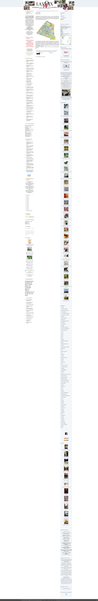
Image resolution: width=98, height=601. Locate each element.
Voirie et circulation (64, 424)
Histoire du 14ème (64, 357)
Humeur (62, 359)
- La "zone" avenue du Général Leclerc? (28, 134)
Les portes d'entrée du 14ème (66, 225)
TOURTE (27, 148)
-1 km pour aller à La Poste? (29, 129)
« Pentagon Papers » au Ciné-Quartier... (30, 111)
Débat (62, 336)
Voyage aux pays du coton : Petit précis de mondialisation (29, 275)
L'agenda (61, 34)
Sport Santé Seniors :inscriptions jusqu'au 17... (29, 146)
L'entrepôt (28, 287)
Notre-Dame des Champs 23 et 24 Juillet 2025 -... (30, 76)
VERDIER (27, 166)
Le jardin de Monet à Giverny (66, 158)
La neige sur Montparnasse (66, 151)
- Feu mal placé (27, 136)
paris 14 (27, 289)
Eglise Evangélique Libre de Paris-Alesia (29, 308)
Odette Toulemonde (66, 524)
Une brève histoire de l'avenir (29, 273)
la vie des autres (66, 457)
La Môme (66, 494)
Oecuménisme (63, 383)
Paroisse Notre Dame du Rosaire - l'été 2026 (30, 63)
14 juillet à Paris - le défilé (66, 123)
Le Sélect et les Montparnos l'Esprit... (29, 74)
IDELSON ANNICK (29, 170)
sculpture (62, 401)
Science (62, 400)
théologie (62, 418)
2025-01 (27, 205)
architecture (63, 322)
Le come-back (66, 502)
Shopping (62, 406)
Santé (62, 398)
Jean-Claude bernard (66, 198)
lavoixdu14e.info (30, 292)
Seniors (62, 403)
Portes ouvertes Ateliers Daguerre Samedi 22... (30, 108)
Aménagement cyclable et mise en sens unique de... (30, 168)
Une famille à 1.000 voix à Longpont (66, 130)
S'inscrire (63, 16)
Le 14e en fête (28, 85)
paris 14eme (28, 284)
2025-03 (27, 203)
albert (27, 154)
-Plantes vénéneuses (28, 132)
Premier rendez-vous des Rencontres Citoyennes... (29, 120)
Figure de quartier (64, 351)
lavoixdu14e (28, 283)
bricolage (62, 325)
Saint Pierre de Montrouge (28, 320)
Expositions (63, 348)
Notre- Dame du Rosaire (65, 380)
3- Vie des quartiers (44, 50)
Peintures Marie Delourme (66, 205)
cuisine (62, 333)
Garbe (27, 157)
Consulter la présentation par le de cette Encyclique (66, 550)
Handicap (62, 354)
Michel (27, 145)
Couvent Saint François (30, 304)
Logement (62, 371)
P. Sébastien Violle (29, 50)
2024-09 (27, 209)
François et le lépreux (29, 251)
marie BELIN (66, 165)
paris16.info (27, 222)
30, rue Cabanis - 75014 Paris (64, 27)
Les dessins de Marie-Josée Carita (66, 266)
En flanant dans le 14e (64, 343)
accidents (44, 51)
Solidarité (62, 410)
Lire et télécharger (66, 547)
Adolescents (63, 319)
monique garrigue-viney (30, 159)
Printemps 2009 (66, 232)
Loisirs (62, 372)
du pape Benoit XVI (66, 541)
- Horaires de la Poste (28, 135)
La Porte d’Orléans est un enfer (29, 158)
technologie (63, 415)
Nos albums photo (63, 102)
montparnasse (29, 281)
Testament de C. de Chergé (66, 538)
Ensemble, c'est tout (66, 479)
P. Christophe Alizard (29, 49)
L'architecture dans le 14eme (65, 374)
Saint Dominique (29, 318)
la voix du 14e (29, 293)
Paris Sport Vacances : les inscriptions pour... (29, 100)
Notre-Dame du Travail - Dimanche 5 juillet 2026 (30, 68)
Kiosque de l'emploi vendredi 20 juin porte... (30, 95)
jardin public (63, 362)
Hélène (27, 151)
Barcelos (66, 239)
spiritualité (62, 412)
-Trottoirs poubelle (28, 133)
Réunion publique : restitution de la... (29, 79)
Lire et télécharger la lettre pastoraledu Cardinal (66, 544)
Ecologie (62, 339)
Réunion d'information (64, 392)
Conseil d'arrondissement (65, 328)
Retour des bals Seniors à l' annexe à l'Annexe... (30, 152)
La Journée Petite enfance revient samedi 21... (30, 93)
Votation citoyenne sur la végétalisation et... (30, 106)
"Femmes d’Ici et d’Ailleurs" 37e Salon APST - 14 (29, 71)
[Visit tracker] (66, 594)
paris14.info (27, 223)
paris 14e (27, 286)
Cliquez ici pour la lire (66, 533)
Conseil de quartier (64, 330)
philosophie (63, 386)
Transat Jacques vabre (66, 252)
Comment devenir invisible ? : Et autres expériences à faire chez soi (29, 245)
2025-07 (27, 201)
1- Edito (62, 307)
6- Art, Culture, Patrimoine (65, 313)
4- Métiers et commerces (65, 310)
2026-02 (27, 199)
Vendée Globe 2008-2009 (66, 212)
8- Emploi (62, 316)
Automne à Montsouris (66, 300)
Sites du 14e (63, 407)
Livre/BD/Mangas (64, 369)
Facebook (41, 52)
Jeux (62, 363)
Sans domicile (63, 397)
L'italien (66, 509)
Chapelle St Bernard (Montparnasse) (29, 303)
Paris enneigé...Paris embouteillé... (28, 128)
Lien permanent (49, 50)
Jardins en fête (66, 279)
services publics (63, 404)
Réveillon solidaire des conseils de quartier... (30, 171)
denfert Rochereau (50, 51)
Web (62, 427)
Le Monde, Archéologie (28, 221)
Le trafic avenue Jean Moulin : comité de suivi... (29, 149)
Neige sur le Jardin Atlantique (66, 259)
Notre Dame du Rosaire (30, 312)
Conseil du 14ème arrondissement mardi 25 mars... (29, 103)
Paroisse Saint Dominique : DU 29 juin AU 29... (30, 66)
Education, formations (64, 340)
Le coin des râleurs (64, 366)
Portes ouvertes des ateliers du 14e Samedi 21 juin (30, 90)
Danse (62, 334)
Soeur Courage (29, 268)
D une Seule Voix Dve (66, 471)
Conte (62, 331)
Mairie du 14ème (63, 375)
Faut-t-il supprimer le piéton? (29, 125)
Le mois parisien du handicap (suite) (29, 84)
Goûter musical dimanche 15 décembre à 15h (30, 114)
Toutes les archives (29, 210)
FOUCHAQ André (29, 163)
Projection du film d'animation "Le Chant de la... (29, 117)
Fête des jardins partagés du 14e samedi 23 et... (30, 155)
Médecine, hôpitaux (64, 377)
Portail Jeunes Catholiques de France (29, 315)
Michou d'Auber (66, 517)
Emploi (62, 342)
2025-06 (27, 202)
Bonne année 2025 (29, 109)
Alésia (46, 51)
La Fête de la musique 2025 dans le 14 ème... (29, 87)
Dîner (62, 337)
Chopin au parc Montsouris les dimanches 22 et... (29, 81)
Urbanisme (63, 421)
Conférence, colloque (64, 327)
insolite (62, 360)
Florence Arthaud (66, 109)
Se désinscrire (64, 17)
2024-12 (27, 206)
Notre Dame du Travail (29, 313)
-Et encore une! (27, 130)
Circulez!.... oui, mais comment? (28, 126)
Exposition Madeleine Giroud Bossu (66, 178)
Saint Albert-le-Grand (29, 317)
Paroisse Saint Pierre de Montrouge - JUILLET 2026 (30, 61)
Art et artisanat (63, 324)
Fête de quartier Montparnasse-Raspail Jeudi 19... (29, 98)
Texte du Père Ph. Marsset (66, 553)
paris (26, 295)
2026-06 (27, 198)
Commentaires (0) (54, 50)
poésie (62, 389)
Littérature (62, 368)
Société (62, 409)
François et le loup (30, 254)
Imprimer (51, 52)
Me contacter (66, 10)
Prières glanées (29, 265)
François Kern (66, 185)
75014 (27, 290)
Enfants (62, 345)
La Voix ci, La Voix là (64, 365)
